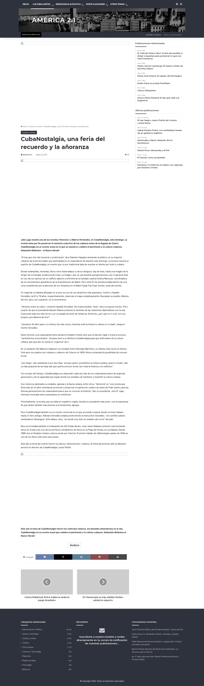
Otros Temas (117, 4)
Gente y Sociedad (30, 634)
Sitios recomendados (173, 35)
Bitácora (26, 669)
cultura (75, 545)
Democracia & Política (68, 4)
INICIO (26, 4)
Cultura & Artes (41, 4)
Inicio (24, 126)
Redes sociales (29, 660)
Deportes (26, 656)
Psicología (27, 665)
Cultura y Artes (35, 126)
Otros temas (27, 647)
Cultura (25, 643)
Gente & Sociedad (95, 4)
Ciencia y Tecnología (31, 652)
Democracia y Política (32, 629)
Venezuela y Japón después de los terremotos (63, 35)
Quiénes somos (153, 35)
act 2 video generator (141, 656)
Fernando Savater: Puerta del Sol (168, 629)
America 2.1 (27, 155)
